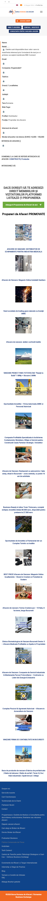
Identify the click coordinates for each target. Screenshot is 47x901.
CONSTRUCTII (15, 159)
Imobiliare (5, 846)
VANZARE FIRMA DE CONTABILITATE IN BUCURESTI (23, 740)
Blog (3, 871)
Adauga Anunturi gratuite (11, 882)
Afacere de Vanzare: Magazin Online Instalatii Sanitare (23, 280)
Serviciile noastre (8, 793)
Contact (4, 809)
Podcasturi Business (10, 838)
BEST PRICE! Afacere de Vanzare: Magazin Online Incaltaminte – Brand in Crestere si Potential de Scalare (23, 577)
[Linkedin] (9, 2)
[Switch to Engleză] (17, 5)
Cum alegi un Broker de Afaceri (13, 828)
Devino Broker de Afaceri (11, 832)
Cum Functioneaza (9, 797)
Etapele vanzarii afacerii (11, 824)
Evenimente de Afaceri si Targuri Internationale (19, 863)
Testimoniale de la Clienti (11, 801)
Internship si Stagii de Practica (13, 867)
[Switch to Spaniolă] (21, 5)
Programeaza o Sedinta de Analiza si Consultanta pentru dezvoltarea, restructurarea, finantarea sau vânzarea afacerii (23, 817)
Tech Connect (7, 850)
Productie (25, 159)
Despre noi (6, 789)
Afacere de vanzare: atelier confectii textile (23, 342)
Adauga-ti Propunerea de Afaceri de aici (22, 205)
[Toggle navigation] (41, 12)
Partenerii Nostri (8, 805)
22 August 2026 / (33, 5)
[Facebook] (5, 2)
